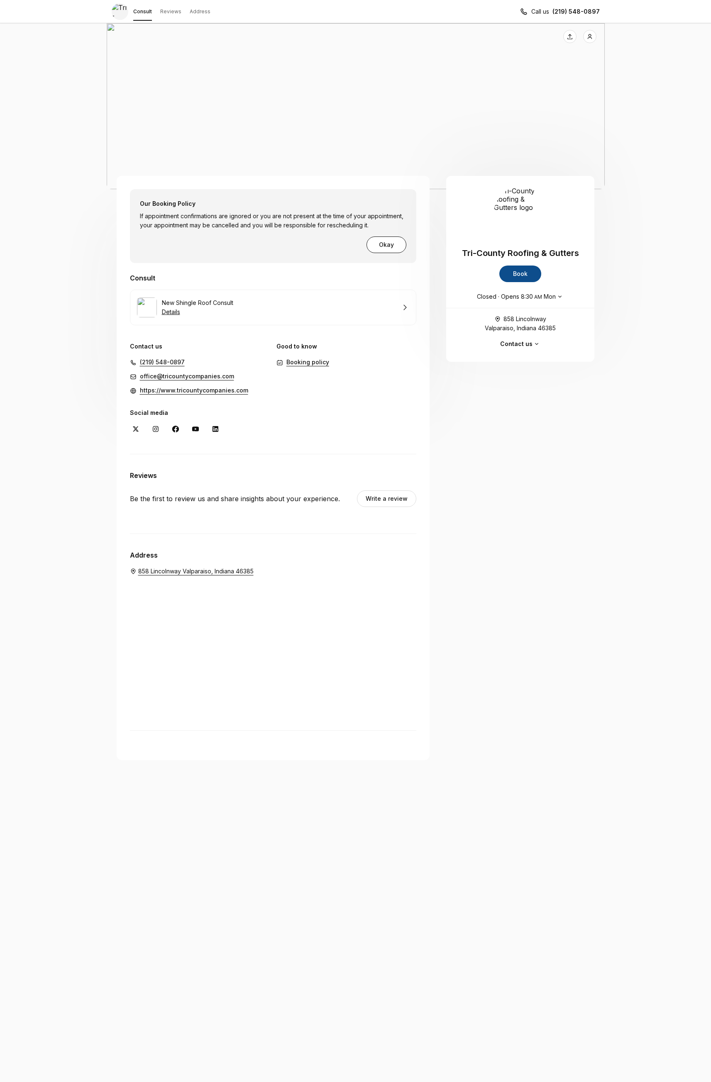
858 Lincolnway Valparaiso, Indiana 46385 (520, 323)
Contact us (516, 343)
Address (200, 11)
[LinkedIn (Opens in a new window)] (215, 429)
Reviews (170, 11)
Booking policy (307, 362)
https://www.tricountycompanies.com (194, 390)
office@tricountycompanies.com (187, 376)
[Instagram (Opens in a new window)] (155, 429)
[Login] (589, 36)
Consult (142, 11)
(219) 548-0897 (576, 11)
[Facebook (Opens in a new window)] (175, 429)
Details (171, 311)
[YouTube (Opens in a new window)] (195, 429)
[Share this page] (570, 36)
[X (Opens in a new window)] (135, 429)
